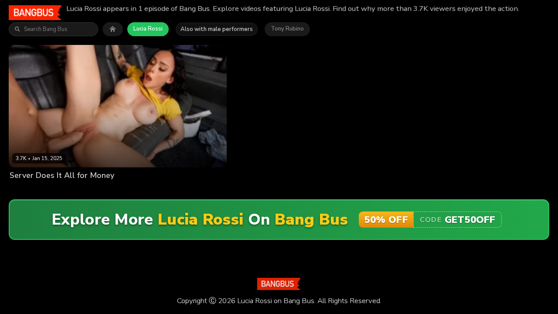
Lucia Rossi (148, 29)
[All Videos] (112, 29)
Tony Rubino (287, 29)
